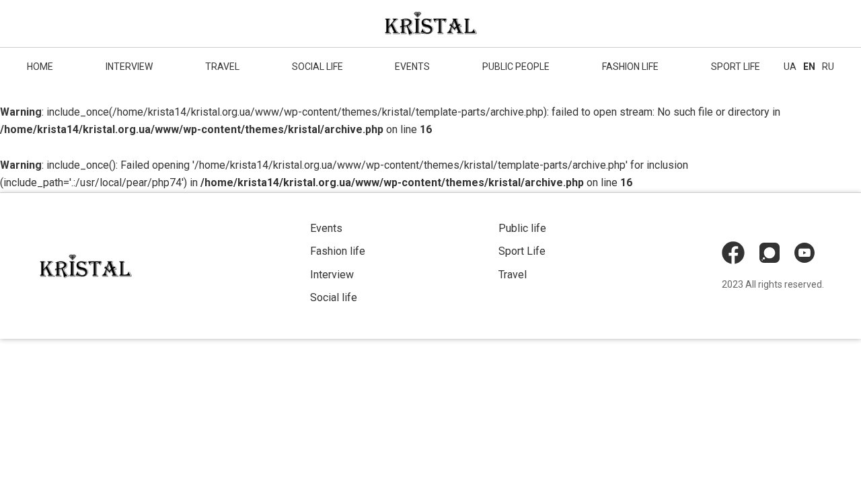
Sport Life (522, 251)
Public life (522, 228)
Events (412, 66)
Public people (516, 66)
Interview (129, 66)
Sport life (735, 66)
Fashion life (630, 66)
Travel (222, 66)
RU (828, 66)
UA (790, 66)
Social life (317, 66)
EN (809, 66)
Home (40, 66)
